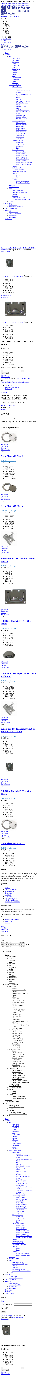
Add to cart (5, 373)
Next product (5, 297)
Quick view (4, 446)
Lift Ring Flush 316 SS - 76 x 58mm (12, 322)
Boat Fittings (14, 248)
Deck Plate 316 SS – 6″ (13, 456)
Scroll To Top (5, 1319)
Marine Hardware (23, 248)
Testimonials (8, 896)
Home (3, 248)
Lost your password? (7, 1315)
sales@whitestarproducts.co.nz (10, 16)
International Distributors (12, 902)
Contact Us (8, 893)
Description (8, 385)
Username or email (7, 1304)
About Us (8, 895)
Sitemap (7, 923)
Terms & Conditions (11, 898)
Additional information (12, 387)
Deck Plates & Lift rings (23, 378)
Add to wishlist (5, 377)
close (2, 939)
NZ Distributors (9, 891)
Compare (3, 375)
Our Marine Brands (11, 889)
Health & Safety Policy (12, 919)
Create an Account (17, 1317)
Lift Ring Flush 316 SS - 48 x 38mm (12, 276)
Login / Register (10, 1293)
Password (4, 1308)
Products (7, 248)
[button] (4, 444)
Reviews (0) (8, 389)
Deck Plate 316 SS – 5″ (13, 843)
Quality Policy (9, 921)
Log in (3, 1311)
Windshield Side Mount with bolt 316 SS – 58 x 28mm (18, 730)
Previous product (6, 251)
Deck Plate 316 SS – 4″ (13, 506)
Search (22, 942)
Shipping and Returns (11, 900)
